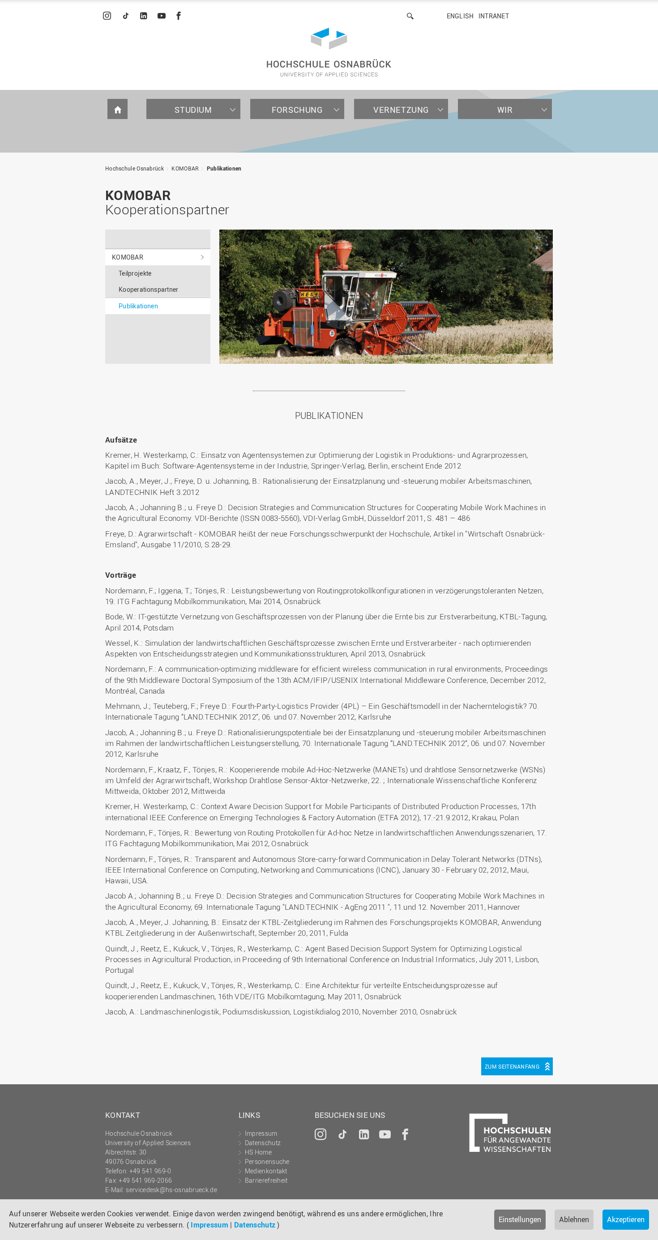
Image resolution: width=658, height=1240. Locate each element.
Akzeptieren (626, 1219)
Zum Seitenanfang (512, 1066)
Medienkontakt (266, 1171)
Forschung (297, 109)
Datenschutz (254, 1225)
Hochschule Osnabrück (134, 168)
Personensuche (267, 1161)
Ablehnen (574, 1219)
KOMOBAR (185, 168)
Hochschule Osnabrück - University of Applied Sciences (329, 52)
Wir (505, 109)
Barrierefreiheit (266, 1180)
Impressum (209, 1225)
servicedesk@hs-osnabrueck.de (171, 1189)
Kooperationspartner (149, 289)
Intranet (494, 16)
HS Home (258, 1152)
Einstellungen (520, 1219)
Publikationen (224, 168)
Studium (193, 109)
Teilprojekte (135, 273)
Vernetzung (401, 109)
